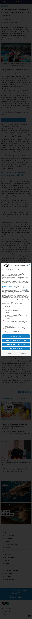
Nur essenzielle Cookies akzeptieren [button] (16, 344)
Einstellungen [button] (25, 289)
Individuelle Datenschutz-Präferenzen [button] (16, 340)
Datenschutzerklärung (7, 286)
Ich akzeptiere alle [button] (16, 336)
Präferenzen (8, 353)
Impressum (23, 353)
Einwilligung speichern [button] (16, 348)
